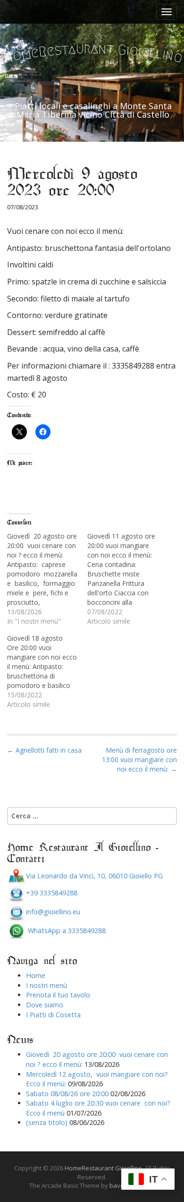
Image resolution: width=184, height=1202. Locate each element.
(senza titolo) (46, 1122)
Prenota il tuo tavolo (58, 994)
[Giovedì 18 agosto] (47, 671)
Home (35, 975)
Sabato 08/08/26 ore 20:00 (67, 1093)
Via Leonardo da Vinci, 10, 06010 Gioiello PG (94, 875)
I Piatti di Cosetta (53, 1014)
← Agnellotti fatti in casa (44, 750)
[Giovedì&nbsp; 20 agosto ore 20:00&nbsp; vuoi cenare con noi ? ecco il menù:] (47, 579)
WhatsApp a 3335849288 (66, 930)
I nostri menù (46, 985)
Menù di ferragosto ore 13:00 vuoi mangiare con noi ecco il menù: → (139, 759)
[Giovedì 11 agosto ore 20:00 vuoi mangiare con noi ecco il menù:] (127, 579)
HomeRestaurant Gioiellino (103, 1168)
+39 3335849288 (51, 892)
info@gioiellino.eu (53, 911)
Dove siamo (44, 1004)
